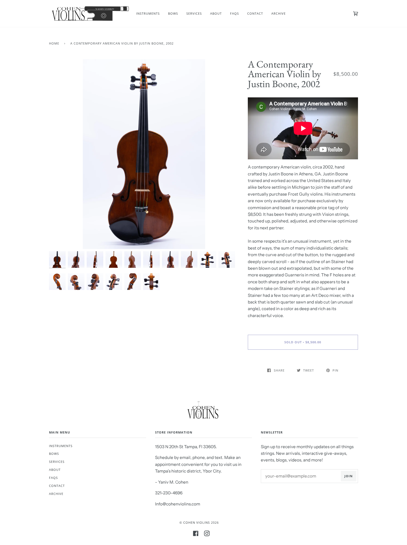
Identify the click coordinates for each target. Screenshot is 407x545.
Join (348, 476)
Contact (57, 486)
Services (57, 462)
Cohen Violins (196, 522)
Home (54, 43)
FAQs (53, 478)
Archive (56, 494)
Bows (54, 453)
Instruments (61, 446)
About (55, 470)
